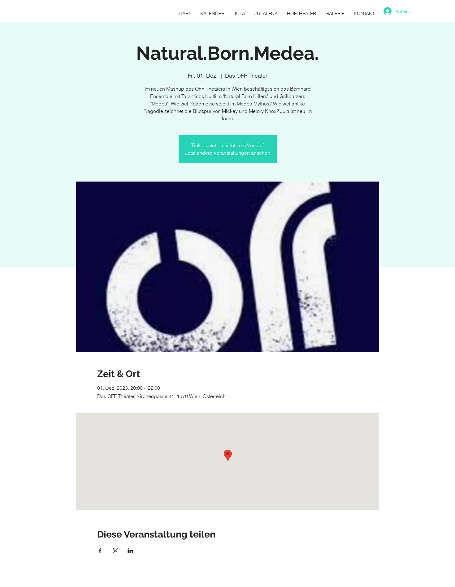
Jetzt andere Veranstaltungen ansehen (227, 153)
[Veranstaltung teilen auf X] (115, 550)
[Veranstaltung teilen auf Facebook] (100, 550)
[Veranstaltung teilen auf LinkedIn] (130, 550)
